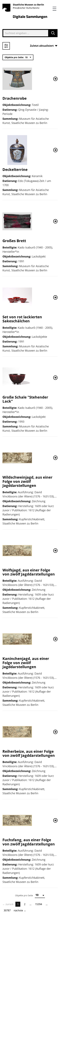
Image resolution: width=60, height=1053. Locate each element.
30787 (7, 910)
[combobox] (24, 33)
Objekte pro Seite (24, 895)
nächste (20, 910)
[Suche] (53, 33)
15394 (38, 904)
